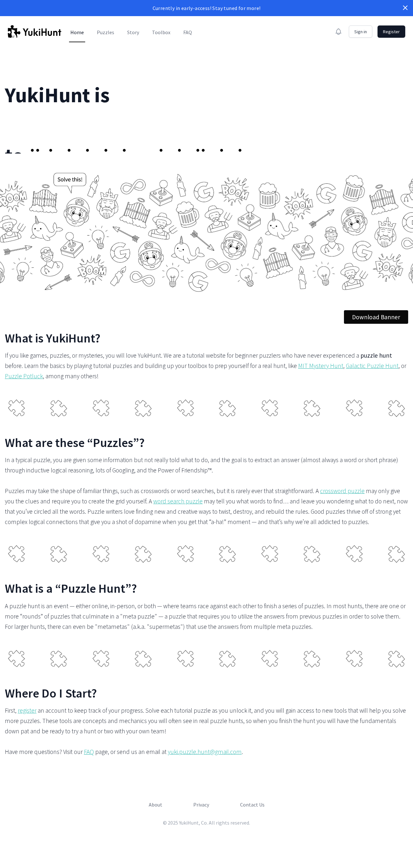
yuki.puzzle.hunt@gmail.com (205, 752)
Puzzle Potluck (24, 376)
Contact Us (252, 804)
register (27, 710)
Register (391, 32)
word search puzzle (178, 501)
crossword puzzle (342, 491)
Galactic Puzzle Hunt (372, 366)
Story (133, 32)
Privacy (201, 804)
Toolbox (161, 32)
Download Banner (376, 317)
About (155, 804)
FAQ (187, 32)
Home (77, 32)
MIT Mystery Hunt (320, 366)
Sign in (360, 32)
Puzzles (105, 32)
